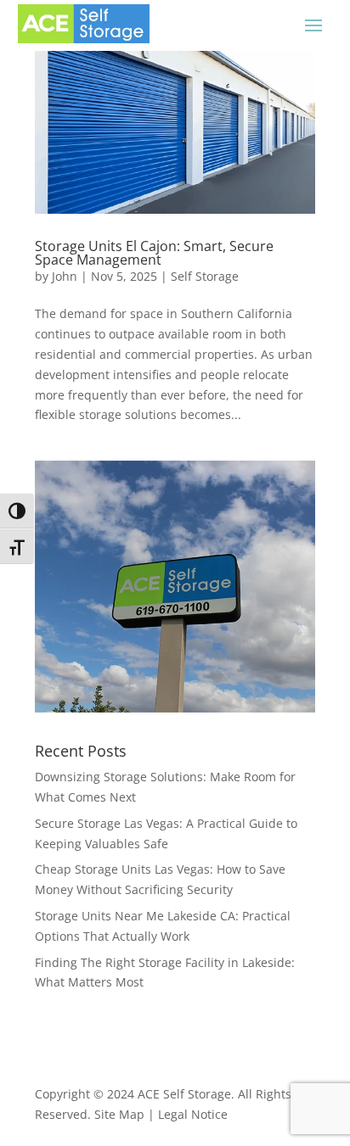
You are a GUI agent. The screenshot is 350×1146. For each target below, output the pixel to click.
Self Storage (205, 276)
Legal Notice (193, 1114)
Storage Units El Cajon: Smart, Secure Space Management (154, 253)
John (64, 276)
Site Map (119, 1114)
